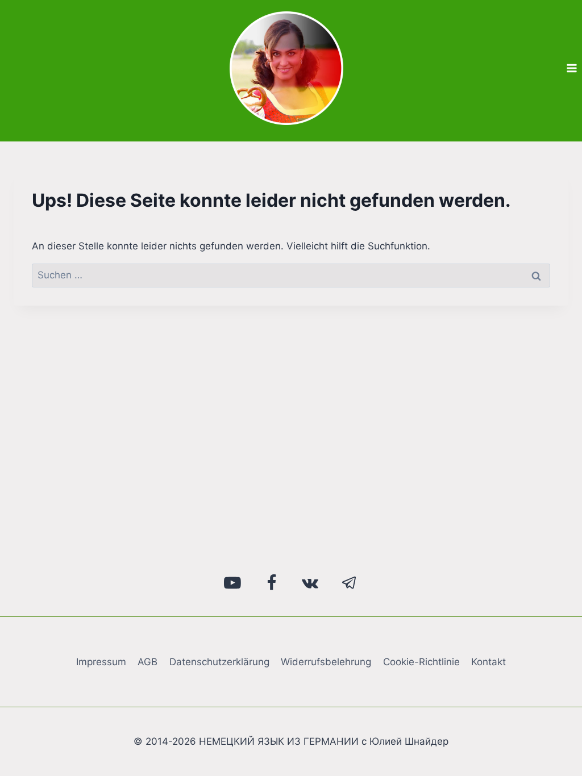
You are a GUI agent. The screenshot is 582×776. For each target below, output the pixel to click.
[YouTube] (233, 583)
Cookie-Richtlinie (421, 661)
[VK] (310, 583)
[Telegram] (349, 583)
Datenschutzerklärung (219, 661)
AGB (147, 661)
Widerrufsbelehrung (326, 661)
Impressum (101, 661)
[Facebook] (272, 583)
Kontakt (488, 661)
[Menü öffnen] (571, 68)
